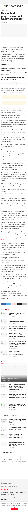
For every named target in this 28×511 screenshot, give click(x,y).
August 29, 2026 (12, 316)
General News (4, 492)
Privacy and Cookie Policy (17, 507)
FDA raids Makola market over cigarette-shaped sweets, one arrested (13, 377)
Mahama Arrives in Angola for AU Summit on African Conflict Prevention (17, 405)
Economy (9, 496)
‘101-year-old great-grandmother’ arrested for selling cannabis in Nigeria (16, 353)
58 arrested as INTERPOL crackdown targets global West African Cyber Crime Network (17, 335)
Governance (17, 497)
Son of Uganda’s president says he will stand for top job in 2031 (17, 327)
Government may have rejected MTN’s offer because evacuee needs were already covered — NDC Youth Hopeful (17, 397)
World (6, 10)
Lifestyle (3, 497)
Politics (12, 494)
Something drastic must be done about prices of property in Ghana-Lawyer (18, 444)
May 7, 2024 (4, 22)
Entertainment (5, 494)
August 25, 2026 (12, 348)
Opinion (3, 496)
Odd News (15, 496)
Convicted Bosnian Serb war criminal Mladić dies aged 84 (16, 320)
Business (22, 492)
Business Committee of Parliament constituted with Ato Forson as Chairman (17, 436)
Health (18, 494)
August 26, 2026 (12, 338)
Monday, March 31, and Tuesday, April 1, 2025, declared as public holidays (18, 421)
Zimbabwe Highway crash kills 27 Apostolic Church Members (17, 314)
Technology (4, 499)
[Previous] (12, 83)
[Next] (15, 83)
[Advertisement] (14, 2)
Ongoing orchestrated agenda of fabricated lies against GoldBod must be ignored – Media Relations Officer (17, 387)
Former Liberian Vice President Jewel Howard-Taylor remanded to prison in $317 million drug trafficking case (17, 344)
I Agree (14, 509)
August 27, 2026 (12, 323)
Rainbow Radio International (11, 486)
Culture (22, 496)
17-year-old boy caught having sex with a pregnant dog (17, 428)
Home (2, 10)
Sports (16, 492)
